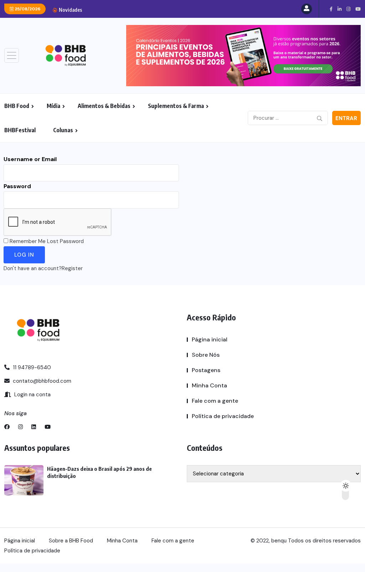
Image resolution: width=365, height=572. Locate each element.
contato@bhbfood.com (41, 381)
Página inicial (209, 339)
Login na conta (32, 394)
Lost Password (65, 241)
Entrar (346, 118)
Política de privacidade (223, 416)
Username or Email (30, 159)
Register (72, 268)
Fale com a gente (215, 400)
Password (17, 186)
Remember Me (28, 241)
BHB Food (16, 105)
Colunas (63, 130)
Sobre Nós (206, 355)
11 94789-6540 (31, 367)
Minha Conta (209, 385)
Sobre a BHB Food (71, 540)
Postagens (206, 370)
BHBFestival (20, 130)
